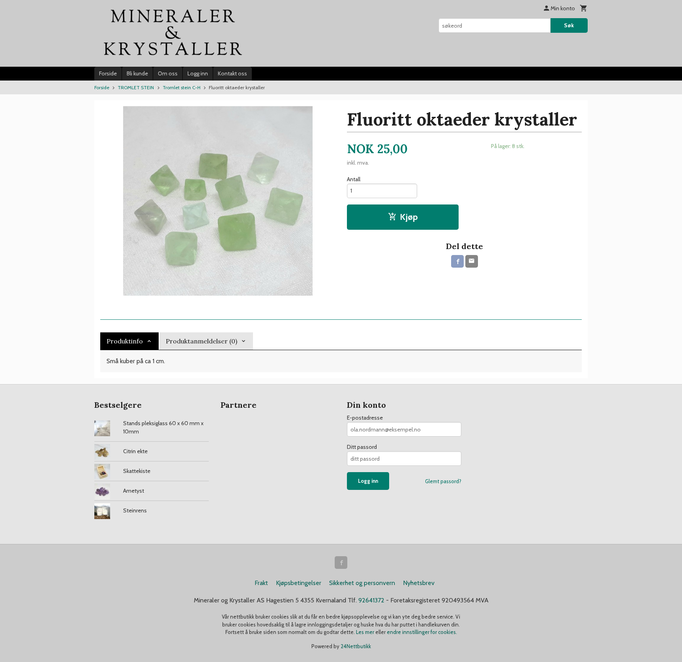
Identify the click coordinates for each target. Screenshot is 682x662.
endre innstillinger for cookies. (422, 632)
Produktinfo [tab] (125, 341)
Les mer (365, 632)
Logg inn (197, 73)
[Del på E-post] (471, 261)
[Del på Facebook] (457, 261)
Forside (108, 73)
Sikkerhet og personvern (362, 583)
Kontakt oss (232, 73)
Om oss (168, 73)
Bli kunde (137, 73)
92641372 (371, 600)
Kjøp (409, 217)
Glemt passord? (443, 481)
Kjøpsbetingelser (298, 583)
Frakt (261, 583)
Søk (569, 25)
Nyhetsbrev (419, 583)
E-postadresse (365, 417)
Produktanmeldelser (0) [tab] (201, 341)
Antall (353, 179)
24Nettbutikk (356, 646)
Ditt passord (362, 446)
